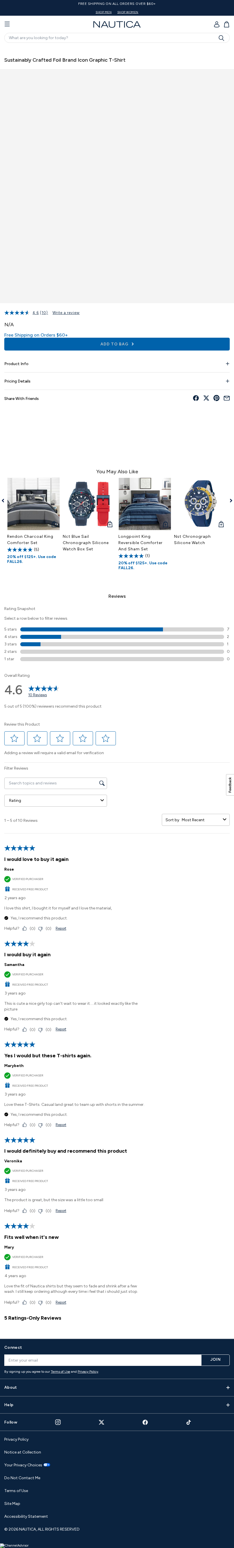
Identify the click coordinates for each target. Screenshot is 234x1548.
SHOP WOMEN (127, 12)
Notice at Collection (22, 1452)
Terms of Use (60, 1372)
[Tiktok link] (189, 1422)
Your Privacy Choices (23, 1465)
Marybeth (14, 1065)
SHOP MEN (104, 12)
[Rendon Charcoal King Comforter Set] (33, 504)
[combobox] (201, 820)
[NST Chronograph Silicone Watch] (200, 504)
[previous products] (5, 501)
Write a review (66, 313)
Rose (9, 869)
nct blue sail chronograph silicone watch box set (86, 542)
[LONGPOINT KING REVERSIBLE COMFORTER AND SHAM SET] (145, 504)
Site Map (12, 1503)
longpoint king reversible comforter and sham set (140, 542)
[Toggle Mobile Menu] (7, 24)
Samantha (14, 964)
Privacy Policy (88, 1372)
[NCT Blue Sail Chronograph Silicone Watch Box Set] (89, 504)
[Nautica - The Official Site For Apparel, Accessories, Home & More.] (117, 24)
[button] (14, 738)
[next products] (229, 501)
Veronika (13, 1161)
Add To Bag (115, 344)
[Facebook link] (145, 1422)
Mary (9, 1247)
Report (61, 928)
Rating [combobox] (15, 800)
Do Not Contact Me (22, 1477)
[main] (117, 690)
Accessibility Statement (26, 1516)
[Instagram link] (58, 1422)
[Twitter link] (101, 1422)
